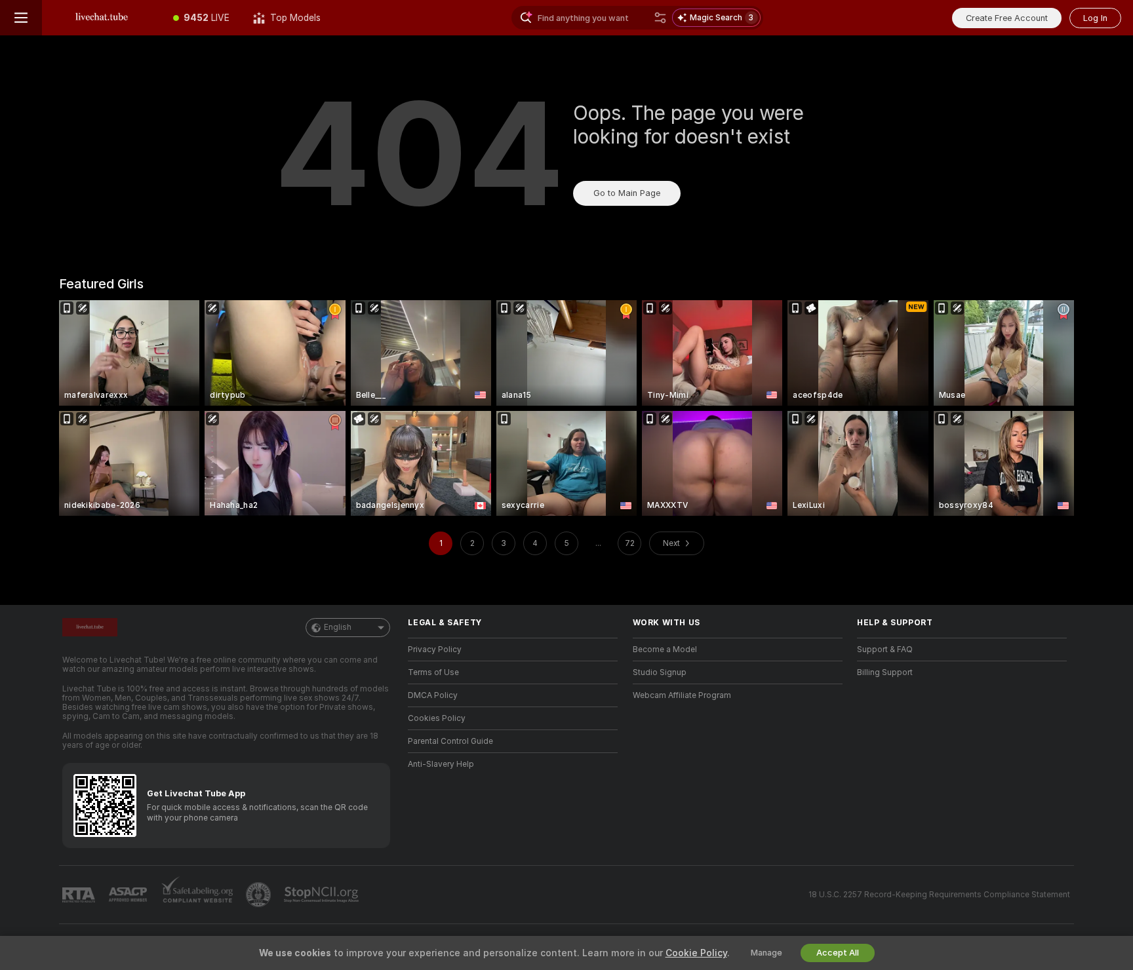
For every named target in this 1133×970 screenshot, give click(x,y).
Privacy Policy (435, 649)
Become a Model (665, 649)
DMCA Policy (433, 695)
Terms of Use (433, 672)
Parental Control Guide (450, 741)
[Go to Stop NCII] (322, 894)
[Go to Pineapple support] (259, 894)
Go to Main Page (626, 193)
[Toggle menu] (21, 17)
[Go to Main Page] (101, 17)
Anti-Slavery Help (441, 764)
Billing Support (885, 672)
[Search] (660, 18)
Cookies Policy (437, 718)
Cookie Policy (696, 953)
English (337, 627)
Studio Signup (659, 672)
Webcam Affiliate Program (682, 695)
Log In (1095, 18)
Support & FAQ (885, 649)
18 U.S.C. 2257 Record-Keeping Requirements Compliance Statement (939, 894)
